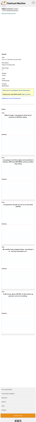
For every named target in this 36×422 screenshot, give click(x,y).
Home (3, 8)
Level (3, 78)
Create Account (18, 415)
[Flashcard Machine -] (13, 4)
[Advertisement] (18, 34)
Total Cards (5, 68)
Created (4, 84)
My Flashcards (7, 389)
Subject (4, 73)
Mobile (4, 410)
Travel (15, 8)
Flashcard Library (8, 393)
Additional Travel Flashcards (11, 98)
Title (3, 57)
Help (3, 406)
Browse (4, 398)
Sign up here (26, 94)
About (4, 402)
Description (5, 63)
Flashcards (9, 8)
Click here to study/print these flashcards (16, 90)
